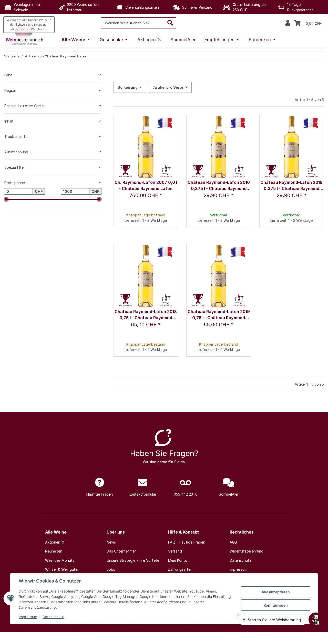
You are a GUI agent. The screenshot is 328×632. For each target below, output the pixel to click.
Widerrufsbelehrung (246, 551)
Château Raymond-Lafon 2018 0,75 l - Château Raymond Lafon (146, 315)
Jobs (111, 569)
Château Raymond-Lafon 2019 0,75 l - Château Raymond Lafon (219, 315)
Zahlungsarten (180, 569)
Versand (175, 551)
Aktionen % (55, 542)
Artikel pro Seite (168, 87)
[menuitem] (76, 40)
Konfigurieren (276, 605)
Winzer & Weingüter (62, 569)
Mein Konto (177, 560)
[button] (287, 23)
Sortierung (128, 87)
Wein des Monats (59, 560)
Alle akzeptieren (276, 592)
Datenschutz (53, 617)
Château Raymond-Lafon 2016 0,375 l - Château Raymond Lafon (219, 186)
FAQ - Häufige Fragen (186, 542)
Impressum (28, 617)
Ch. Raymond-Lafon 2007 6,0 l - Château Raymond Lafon (146, 185)
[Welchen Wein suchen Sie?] (170, 22)
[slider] (6, 199)
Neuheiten (53, 551)
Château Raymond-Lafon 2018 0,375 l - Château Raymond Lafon (291, 186)
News (111, 542)
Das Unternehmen (122, 551)
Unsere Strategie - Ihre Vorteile (133, 560)
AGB (233, 542)
